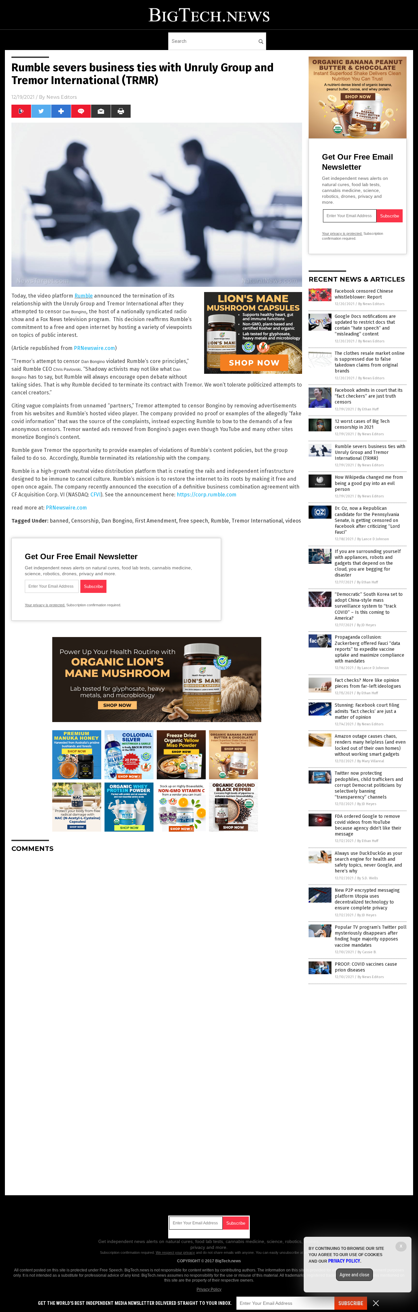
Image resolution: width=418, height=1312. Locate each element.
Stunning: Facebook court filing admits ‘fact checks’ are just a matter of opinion (367, 711)
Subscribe (350, 1303)
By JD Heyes (366, 625)
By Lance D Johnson (373, 539)
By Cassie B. (367, 952)
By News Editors (371, 304)
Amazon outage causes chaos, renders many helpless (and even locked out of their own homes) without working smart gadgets (370, 745)
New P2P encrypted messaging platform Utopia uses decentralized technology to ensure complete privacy (367, 899)
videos (293, 521)
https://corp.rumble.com (206, 495)
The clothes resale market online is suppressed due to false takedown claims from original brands (370, 362)
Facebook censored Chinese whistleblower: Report (364, 294)
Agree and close (354, 1274)
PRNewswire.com (94, 348)
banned (59, 521)
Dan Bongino (116, 521)
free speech (193, 521)
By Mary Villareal (370, 761)
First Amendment (155, 521)
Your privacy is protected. (45, 605)
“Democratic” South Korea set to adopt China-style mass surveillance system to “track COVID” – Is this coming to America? (369, 606)
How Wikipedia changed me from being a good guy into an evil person (369, 483)
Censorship (85, 521)
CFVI (95, 495)
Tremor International (257, 521)
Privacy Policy (209, 1289)
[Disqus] (156, 939)
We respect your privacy (175, 1252)
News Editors (61, 97)
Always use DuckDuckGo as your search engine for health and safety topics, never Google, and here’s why (368, 862)
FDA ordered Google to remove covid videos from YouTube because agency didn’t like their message (368, 825)
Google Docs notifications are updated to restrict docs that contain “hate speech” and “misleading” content (365, 325)
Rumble (83, 296)
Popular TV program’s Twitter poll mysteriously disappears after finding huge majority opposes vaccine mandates (371, 936)
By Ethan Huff (368, 409)
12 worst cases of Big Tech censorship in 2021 (362, 424)
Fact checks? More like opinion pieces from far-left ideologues (368, 683)
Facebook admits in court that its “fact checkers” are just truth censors (369, 396)
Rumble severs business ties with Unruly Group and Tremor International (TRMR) (370, 452)
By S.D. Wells (367, 878)
